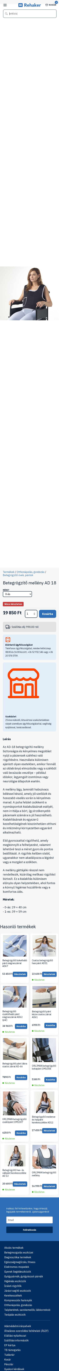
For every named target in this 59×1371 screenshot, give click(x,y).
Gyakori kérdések (14, 1369)
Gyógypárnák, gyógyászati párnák (23, 1276)
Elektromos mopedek (16, 1266)
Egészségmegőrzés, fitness (19, 1262)
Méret (6, 590)
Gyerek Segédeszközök (17, 1271)
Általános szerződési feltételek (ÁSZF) (26, 1330)
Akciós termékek (13, 1247)
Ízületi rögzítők (13, 1286)
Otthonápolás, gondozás (31, 572)
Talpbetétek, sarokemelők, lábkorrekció (27, 1309)
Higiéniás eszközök (15, 1281)
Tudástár (9, 1354)
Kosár (52, 4)
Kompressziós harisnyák (18, 1300)
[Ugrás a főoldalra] (29, 6)
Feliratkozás (29, 1229)
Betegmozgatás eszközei (18, 1252)
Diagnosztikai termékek (17, 1257)
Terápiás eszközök (15, 1314)
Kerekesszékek (13, 1295)
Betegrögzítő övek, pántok (18, 575)
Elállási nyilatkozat (15, 1335)
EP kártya (9, 1345)
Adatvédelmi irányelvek (17, 1326)
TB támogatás (12, 1350)
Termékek (8, 572)
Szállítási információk (16, 1340)
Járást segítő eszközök (17, 1290)
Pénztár (8, 1364)
